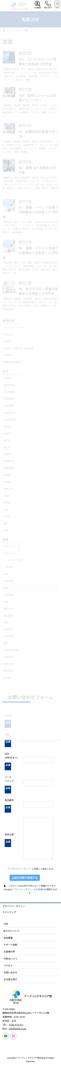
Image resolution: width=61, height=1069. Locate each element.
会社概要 (8, 937)
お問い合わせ (10, 972)
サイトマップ (9, 912)
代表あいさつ (10, 958)
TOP (6, 924)
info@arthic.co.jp (17, 1028)
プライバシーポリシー (21, 868)
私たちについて (12, 930)
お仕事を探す (10, 979)
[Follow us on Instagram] (13, 1036)
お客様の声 (9, 951)
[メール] (5, 1036)
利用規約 (40, 889)
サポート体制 (10, 944)
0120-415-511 (16, 1024)
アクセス (8, 965)
